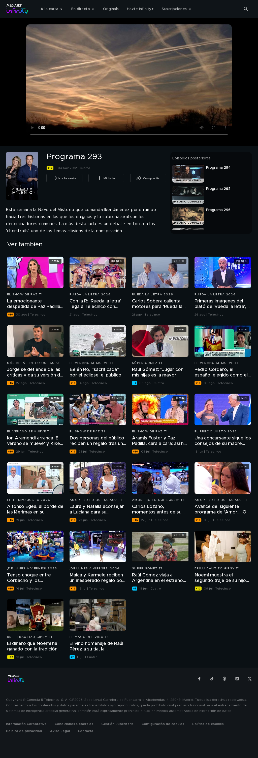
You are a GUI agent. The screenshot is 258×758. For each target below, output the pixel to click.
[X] (249, 678)
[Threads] (224, 678)
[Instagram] (237, 678)
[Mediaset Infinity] (17, 9)
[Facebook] (199, 678)
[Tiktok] (212, 678)
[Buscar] (246, 9)
